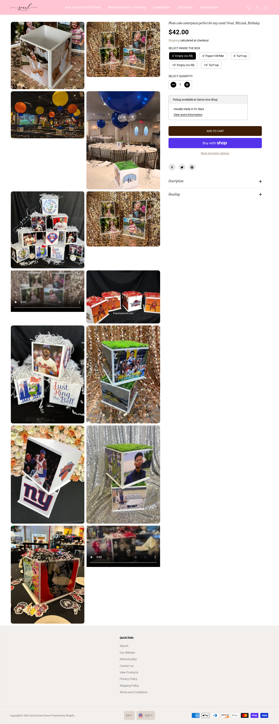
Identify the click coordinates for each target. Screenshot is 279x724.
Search (124, 645)
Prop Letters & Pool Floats (83, 7)
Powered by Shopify (62, 715)
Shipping (174, 40)
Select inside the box (184, 48)
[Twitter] (182, 167)
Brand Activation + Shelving (127, 7)
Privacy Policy (128, 679)
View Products (129, 672)
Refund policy (128, 659)
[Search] (249, 7)
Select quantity (181, 76)
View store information (188, 114)
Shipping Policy (129, 685)
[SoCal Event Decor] (24, 7)
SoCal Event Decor (40, 715)
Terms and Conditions (133, 692)
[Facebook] (172, 167)
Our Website (127, 652)
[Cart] (265, 7)
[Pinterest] (192, 167)
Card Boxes (185, 7)
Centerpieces (209, 7)
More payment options (215, 153)
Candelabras (161, 7)
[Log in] (257, 7)
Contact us (127, 665)
